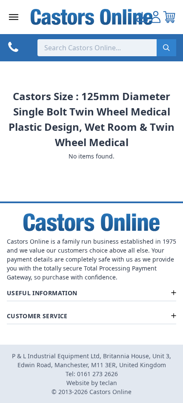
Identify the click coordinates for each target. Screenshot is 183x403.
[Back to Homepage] (92, 17)
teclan (108, 383)
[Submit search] (166, 47)
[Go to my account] (142, 17)
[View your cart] (169, 17)
